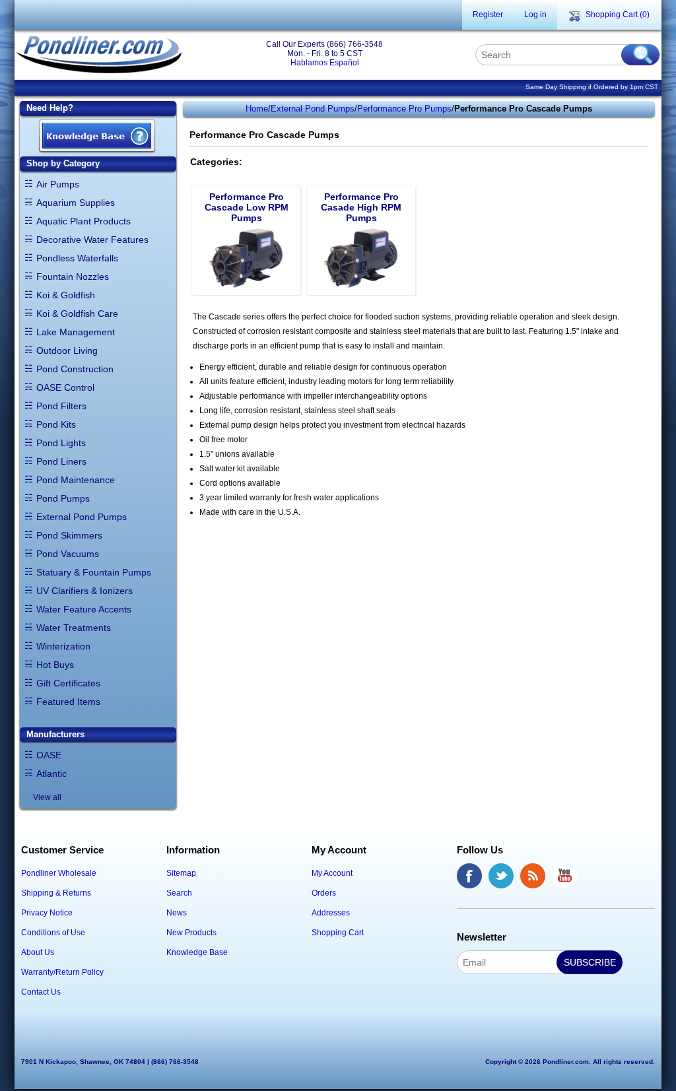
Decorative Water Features (92, 239)
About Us (37, 952)
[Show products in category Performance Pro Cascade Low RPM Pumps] (246, 258)
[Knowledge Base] (97, 136)
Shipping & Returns (56, 893)
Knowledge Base (197, 952)
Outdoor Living (67, 350)
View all (47, 797)
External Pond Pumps (81, 517)
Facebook (469, 875)
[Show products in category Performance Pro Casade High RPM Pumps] (361, 258)
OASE (48, 755)
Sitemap (181, 873)
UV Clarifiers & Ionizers (84, 590)
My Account (332, 873)
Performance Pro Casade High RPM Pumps (361, 207)
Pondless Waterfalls (77, 258)
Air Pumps (57, 184)
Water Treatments (73, 627)
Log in (535, 14)
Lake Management (75, 332)
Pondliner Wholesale (58, 873)
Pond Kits (56, 424)
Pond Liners (61, 461)
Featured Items (68, 701)
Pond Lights (61, 443)
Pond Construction (75, 369)
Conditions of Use (53, 932)
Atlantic (51, 773)
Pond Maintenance (75, 480)
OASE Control (65, 387)
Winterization (63, 646)
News (176, 912)
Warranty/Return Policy (62, 972)
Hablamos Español (324, 62)
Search (179, 893)
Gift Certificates (68, 683)
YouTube (564, 875)
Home (257, 109)
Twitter (501, 875)
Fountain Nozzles (72, 276)
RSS (532, 875)
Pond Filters (61, 406)
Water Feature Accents (83, 609)
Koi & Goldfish (65, 295)
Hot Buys (55, 664)
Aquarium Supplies (75, 202)
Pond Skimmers (69, 535)
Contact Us (41, 992)
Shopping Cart (338, 932)
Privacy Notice (47, 912)
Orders (324, 893)
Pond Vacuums (67, 553)
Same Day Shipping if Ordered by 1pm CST (591, 86)
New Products (191, 932)
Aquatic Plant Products (83, 221)
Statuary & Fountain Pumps (93, 572)
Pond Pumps (63, 498)
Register (488, 14)
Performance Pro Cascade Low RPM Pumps (246, 207)
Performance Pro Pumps (404, 109)
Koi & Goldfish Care (77, 313)
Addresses (331, 912)
